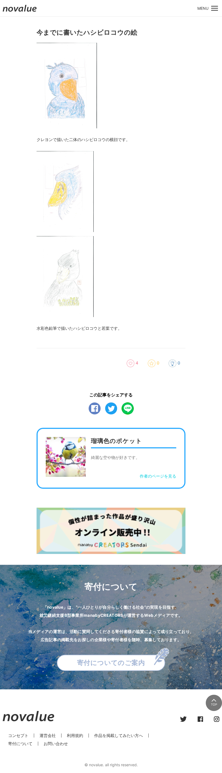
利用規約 (75, 735)
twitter (111, 408)
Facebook (95, 408)
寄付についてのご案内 (111, 663)
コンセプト (18, 735)
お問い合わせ (56, 743)
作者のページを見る (158, 476)
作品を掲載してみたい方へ (118, 735)
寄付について (20, 743)
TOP (214, 704)
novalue (20, 11)
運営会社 (48, 735)
